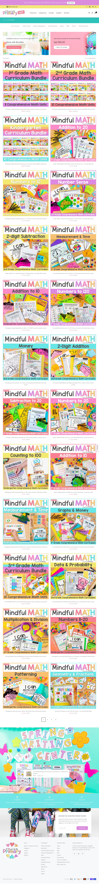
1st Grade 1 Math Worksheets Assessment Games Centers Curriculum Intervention (25, 109)
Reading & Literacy (45, 862)
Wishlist (66, 13)
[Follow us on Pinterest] (83, 854)
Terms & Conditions (62, 859)
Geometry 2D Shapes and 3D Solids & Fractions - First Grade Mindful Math (73, 711)
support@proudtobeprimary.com (81, 804)
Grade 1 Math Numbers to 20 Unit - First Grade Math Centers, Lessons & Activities (73, 437)
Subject (58, 13)
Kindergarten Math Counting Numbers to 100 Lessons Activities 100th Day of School (26, 492)
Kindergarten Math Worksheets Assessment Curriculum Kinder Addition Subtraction (26, 164)
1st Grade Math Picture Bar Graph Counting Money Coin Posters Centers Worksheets (73, 547)
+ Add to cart (40, 775)
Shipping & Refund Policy (63, 862)
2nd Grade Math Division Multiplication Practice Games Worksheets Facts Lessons (25, 656)
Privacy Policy (51, 804)
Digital (42, 873)
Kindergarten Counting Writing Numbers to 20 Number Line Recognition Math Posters (73, 656)
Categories (42, 13)
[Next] (56, 720)
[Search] (89, 12)
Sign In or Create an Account (31, 846)
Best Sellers (44, 848)
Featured (33, 13)
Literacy (62, 26)
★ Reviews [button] (97, 447)
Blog (58, 850)
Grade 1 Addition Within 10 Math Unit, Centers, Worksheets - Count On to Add (73, 492)
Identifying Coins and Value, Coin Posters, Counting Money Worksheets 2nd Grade (25, 383)
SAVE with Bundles (83, 26)
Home (4, 20)
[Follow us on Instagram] (79, 854)
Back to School (26, 26)
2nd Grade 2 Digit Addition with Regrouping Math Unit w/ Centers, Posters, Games (73, 383)
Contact (59, 855)
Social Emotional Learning (47, 850)
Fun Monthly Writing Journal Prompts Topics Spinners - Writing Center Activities (50, 772)
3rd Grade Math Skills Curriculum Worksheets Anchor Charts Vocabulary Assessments (25, 601)
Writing (43, 864)
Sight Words (44, 866)
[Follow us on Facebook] (75, 854)
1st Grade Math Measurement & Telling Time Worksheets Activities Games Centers (73, 273)
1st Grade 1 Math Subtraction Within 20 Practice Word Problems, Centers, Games (26, 437)
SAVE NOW (71, 2)
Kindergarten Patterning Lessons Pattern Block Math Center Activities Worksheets (26, 711)
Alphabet (43, 859)
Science (43, 871)
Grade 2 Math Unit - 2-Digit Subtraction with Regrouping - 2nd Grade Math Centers (25, 273)
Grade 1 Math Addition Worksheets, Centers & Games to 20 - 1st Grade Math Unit (73, 164)
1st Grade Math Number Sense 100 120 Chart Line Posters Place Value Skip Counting (73, 328)
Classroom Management (39, 26)
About (58, 848)
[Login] (92, 12)
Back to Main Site (61, 864)
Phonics (74, 26)
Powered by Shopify (18, 879)
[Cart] (95, 12)
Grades (51, 13)
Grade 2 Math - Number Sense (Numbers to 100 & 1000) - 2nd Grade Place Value (73, 218)
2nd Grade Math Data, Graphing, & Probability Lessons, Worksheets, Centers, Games (73, 601)
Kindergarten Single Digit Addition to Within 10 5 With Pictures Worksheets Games (25, 328)
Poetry (42, 869)
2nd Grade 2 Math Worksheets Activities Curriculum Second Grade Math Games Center (73, 109)
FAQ (58, 853)
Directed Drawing (52, 26)
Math (68, 26)
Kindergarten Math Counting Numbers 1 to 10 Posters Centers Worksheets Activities (26, 218)
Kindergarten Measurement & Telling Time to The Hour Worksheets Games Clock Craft (25, 547)
